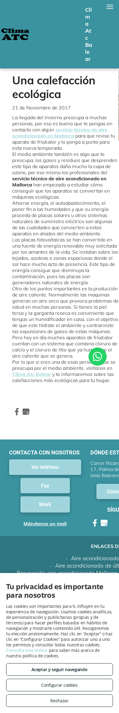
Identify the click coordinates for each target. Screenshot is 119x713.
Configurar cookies (59, 685)
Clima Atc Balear (31, 374)
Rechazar (59, 701)
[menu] (110, 7)
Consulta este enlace (27, 650)
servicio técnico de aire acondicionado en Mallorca (59, 133)
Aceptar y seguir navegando (59, 669)
